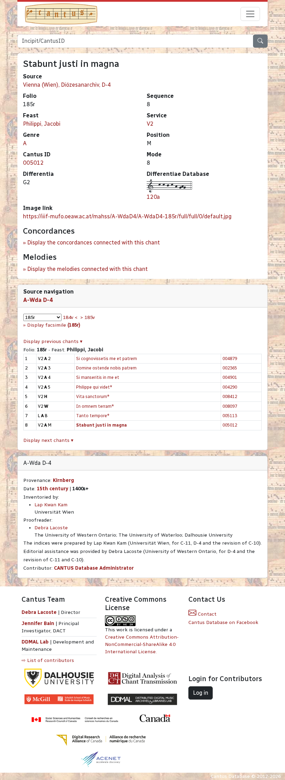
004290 (229, 387)
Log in (200, 692)
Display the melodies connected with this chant (87, 269)
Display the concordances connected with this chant (93, 242)
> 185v (87, 317)
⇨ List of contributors (48, 660)
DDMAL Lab (35, 642)
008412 (229, 396)
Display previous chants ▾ (52, 341)
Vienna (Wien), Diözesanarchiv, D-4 (67, 84)
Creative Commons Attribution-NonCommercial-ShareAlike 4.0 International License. (142, 644)
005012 (33, 162)
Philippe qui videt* (94, 387)
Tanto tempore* (92, 415)
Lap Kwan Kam (50, 505)
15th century (52, 489)
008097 (229, 406)
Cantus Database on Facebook (223, 622)
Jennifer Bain (39, 623)
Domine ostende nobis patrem (106, 367)
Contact (206, 614)
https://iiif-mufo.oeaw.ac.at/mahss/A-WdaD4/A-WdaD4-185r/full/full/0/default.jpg (127, 216)
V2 (150, 123)
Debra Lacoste (51, 528)
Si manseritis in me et (97, 377)
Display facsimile (53, 325)
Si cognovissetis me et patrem (106, 358)
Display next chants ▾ (48, 440)
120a (153, 197)
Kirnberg (63, 480)
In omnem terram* (95, 406)
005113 (229, 415)
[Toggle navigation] (250, 14)
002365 (229, 367)
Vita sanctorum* (92, 396)
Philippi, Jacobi (41, 123)
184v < (70, 317)
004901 (229, 377)
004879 (229, 358)
